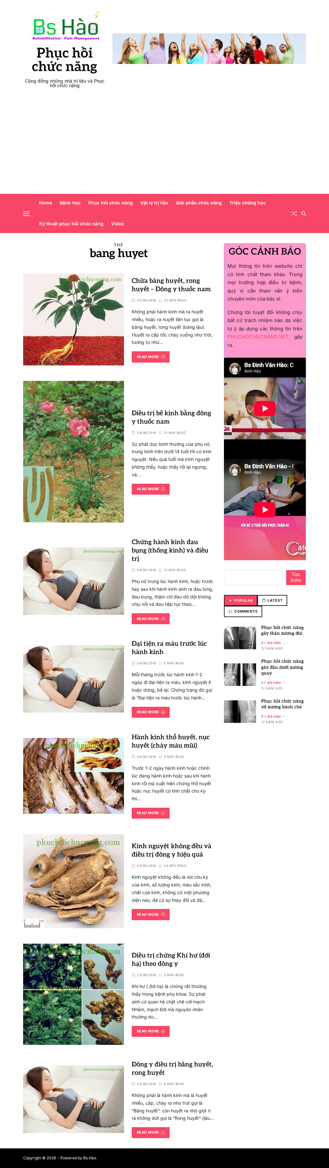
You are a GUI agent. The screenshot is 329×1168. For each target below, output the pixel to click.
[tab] (240, 600)
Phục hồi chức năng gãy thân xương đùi (282, 630)
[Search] (303, 213)
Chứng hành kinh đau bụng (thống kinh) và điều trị (170, 550)
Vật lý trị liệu (154, 202)
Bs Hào (274, 643)
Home (45, 202)
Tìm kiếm (296, 577)
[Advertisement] (164, 146)
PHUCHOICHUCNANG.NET (258, 337)
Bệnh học (70, 202)
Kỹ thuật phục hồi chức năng (71, 223)
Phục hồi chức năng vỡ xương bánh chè (282, 704)
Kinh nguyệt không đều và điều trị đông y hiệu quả (171, 850)
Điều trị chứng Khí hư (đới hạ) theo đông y (171, 960)
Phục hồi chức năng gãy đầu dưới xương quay (282, 667)
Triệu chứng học (247, 202)
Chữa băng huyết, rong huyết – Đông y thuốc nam (171, 285)
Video (117, 223)
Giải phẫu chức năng (199, 202)
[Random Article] (294, 213)
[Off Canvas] (26, 213)
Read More (148, 357)
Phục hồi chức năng (64, 60)
